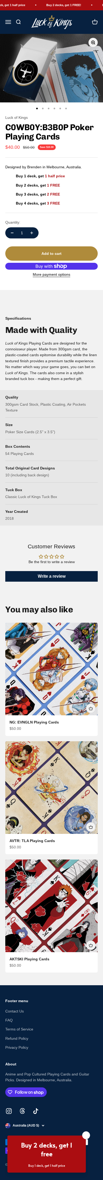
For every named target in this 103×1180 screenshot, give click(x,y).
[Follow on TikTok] (35, 1111)
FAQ (9, 1020)
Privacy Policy (16, 1047)
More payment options (51, 274)
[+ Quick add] (91, 708)
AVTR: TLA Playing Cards (32, 841)
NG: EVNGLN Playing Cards (34, 722)
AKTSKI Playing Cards (29, 959)
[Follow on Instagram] (8, 1111)
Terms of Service (19, 1029)
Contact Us (14, 1011)
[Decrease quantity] (12, 233)
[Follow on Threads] (22, 1111)
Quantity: (12, 222)
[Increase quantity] (31, 233)
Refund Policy (16, 1038)
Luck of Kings (16, 117)
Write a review (51, 576)
